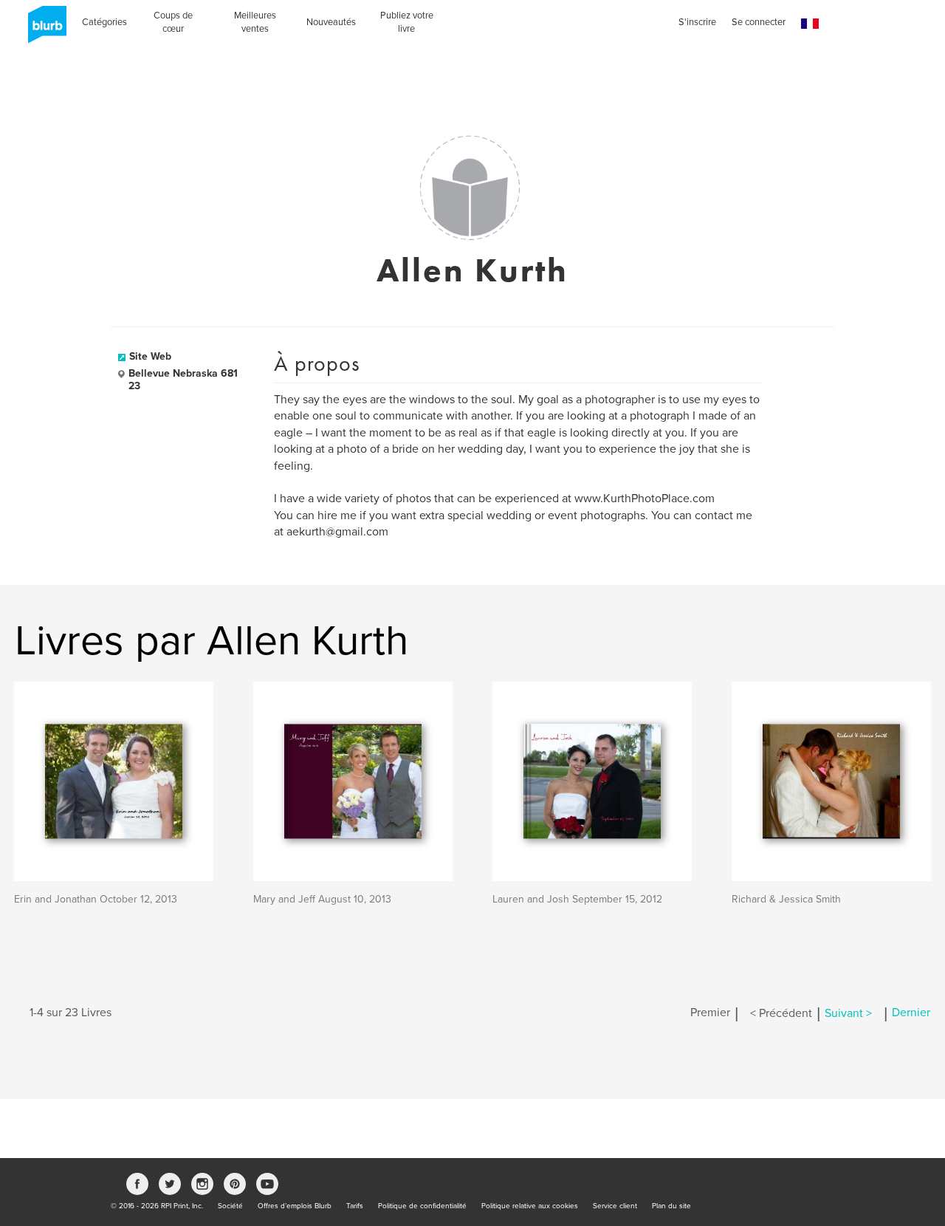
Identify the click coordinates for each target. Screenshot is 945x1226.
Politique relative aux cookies (529, 1206)
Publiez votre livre (406, 22)
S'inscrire (697, 22)
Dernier (911, 1013)
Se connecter (759, 22)
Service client (615, 1206)
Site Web (150, 356)
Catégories (104, 22)
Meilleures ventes (255, 22)
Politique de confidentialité (422, 1206)
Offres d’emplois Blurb (294, 1206)
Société (230, 1206)
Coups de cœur (173, 22)
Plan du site (671, 1206)
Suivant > (848, 1013)
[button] (810, 24)
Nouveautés (331, 22)
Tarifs (354, 1206)
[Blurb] (43, 29)
